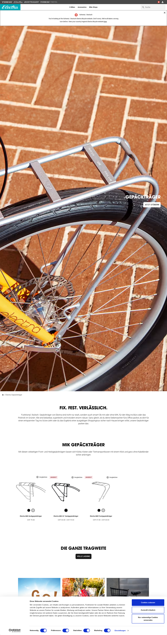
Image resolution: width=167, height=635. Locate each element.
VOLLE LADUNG (83, 556)
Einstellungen (120, 630)
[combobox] (153, 7)
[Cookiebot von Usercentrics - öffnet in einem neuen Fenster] (15, 630)
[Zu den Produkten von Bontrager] (31, 2)
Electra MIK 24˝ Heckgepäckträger (66, 516)
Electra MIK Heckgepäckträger (31, 516)
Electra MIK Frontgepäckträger (101, 516)
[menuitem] (72, 7)
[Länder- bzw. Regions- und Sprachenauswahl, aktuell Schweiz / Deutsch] (158, 2)
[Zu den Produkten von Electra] (18, 2)
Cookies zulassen (148, 602)
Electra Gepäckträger (13, 395)
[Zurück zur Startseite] (3, 395)
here (105, 21)
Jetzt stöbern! (152, 205)
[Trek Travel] (49, 2)
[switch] (65, 630)
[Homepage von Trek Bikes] (7, 2)
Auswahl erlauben (148, 610)
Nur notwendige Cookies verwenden (148, 618)
